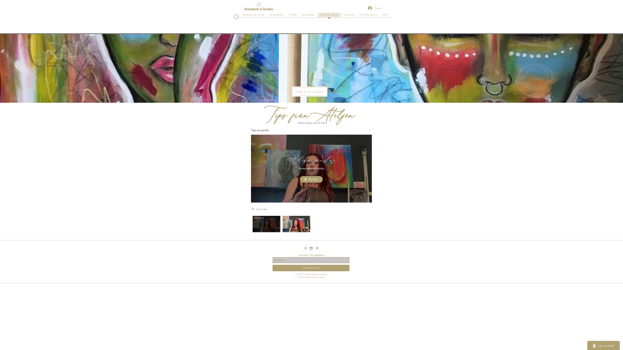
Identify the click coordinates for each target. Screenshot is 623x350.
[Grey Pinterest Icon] (317, 248)
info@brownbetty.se (319, 274)
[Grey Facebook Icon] (305, 248)
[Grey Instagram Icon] (311, 248)
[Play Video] (266, 224)
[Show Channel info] (369, 130)
